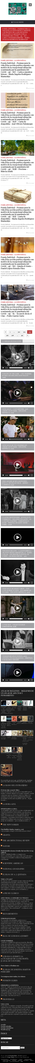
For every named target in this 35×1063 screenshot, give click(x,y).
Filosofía (14, 1060)
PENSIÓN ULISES (10, 980)
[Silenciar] (29, 368)
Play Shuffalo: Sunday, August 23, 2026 (12, 829)
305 (7, 335)
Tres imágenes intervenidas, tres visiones (13, 976)
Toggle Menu (18, 22)
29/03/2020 (31, 88)
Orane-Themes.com (24, 1057)
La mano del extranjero (15, 785)
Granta (6, 835)
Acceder (3, 1024)
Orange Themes (10, 1057)
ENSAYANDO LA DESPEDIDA (10, 985)
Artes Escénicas (4, 1059)
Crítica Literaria (6, 1060)
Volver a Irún (5, 1004)
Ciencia (20, 1059)
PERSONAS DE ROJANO (8, 918)
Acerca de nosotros (14, 1061)
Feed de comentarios (7, 1028)
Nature (6, 846)
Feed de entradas (6, 1026)
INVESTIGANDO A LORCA (9, 809)
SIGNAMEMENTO (10, 913)
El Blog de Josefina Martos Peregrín (15, 970)
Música (32, 1060)
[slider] (16, 367)
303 (24, 332)
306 (12, 335)
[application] (17, 357)
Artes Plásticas (13, 1059)
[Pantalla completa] (32, 368)
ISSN (22, 1061)
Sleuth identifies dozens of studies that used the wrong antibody (17, 851)
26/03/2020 (31, 232)
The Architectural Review (16, 840)
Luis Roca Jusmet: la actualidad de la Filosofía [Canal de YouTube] (14, 958)
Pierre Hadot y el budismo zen (10, 966)
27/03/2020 (31, 183)
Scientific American (13, 863)
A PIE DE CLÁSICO (11, 893)
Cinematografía (28, 1059)
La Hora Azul (9, 804)
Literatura (26, 1060)
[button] (17, 357)
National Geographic (14, 869)
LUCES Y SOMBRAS (7, 941)
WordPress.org (5, 1029)
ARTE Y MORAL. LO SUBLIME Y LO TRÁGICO (14, 898)
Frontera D (8, 999)
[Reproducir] (3, 368)
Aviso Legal (5, 1061)
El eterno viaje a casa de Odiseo (10, 790)
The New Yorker (11, 824)
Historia (20, 1060)
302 (19, 332)
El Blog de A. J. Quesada (14, 874)
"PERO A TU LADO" (7, 879)
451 (22, 335)
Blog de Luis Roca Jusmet (15, 936)
